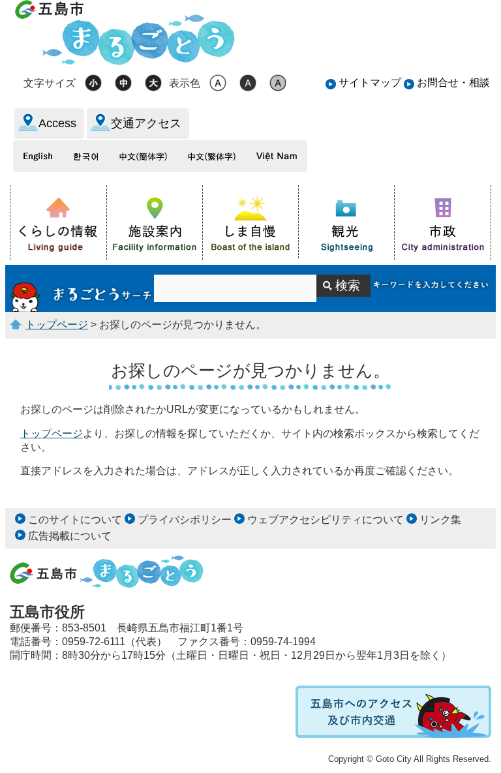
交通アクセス (146, 123)
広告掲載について (70, 535)
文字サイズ (49, 83)
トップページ (56, 324)
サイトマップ (370, 82)
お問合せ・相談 (453, 82)
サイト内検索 (82, 288)
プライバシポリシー (185, 519)
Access (57, 123)
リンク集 (440, 519)
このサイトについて (75, 519)
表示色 (184, 83)
